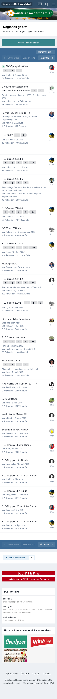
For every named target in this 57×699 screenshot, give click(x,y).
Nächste (44, 57)
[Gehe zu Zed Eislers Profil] (51, 385)
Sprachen (11, 673)
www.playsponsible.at (37, 682)
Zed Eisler (10, 387)
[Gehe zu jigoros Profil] (51, 280)
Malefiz (9, 122)
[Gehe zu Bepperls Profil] (51, 114)
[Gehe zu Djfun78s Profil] (51, 400)
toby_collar (11, 463)
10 (33, 247)
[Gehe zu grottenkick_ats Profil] (51, 88)
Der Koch (10, 139)
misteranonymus (13, 348)
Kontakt (36, 673)
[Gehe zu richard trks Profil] (51, 229)
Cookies (47, 673)
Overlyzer (7, 606)
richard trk (10, 101)
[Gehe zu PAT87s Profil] (51, 338)
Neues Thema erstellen (28, 42)
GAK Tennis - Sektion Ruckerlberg (22, 193)
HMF (8, 74)
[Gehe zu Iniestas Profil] (51, 135)
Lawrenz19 (11, 433)
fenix (8, 371)
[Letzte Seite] (53, 57)
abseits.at (7, 598)
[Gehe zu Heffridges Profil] (51, 320)
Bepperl (9, 267)
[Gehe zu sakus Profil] (51, 180)
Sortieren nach (45, 52)
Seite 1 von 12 (29, 57)
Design (24, 673)
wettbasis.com (9, 617)
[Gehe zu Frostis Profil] (51, 461)
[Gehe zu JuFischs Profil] (51, 431)
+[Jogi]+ (10, 417)
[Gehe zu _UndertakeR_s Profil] (51, 362)
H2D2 (8, 325)
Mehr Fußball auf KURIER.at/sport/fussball (29, 579)
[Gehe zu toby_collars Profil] (51, 67)
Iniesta (9, 509)
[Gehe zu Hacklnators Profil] (51, 415)
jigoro (8, 216)
